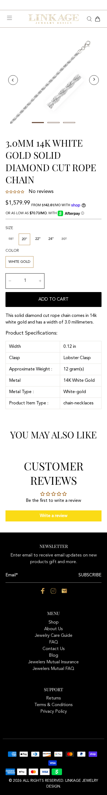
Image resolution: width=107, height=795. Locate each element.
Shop (54, 622)
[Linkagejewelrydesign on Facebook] (42, 592)
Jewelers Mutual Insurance (53, 662)
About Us (53, 629)
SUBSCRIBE (90, 575)
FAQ (53, 642)
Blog (53, 655)
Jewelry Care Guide (53, 636)
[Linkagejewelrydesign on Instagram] (53, 592)
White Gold (19, 262)
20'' (24, 239)
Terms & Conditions (53, 705)
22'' (38, 239)
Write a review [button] (53, 516)
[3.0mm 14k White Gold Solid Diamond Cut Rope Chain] (53, 80)
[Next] (94, 80)
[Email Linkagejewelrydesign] (64, 592)
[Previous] (13, 80)
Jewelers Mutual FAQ (53, 669)
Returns (53, 698)
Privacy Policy (53, 711)
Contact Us (54, 649)
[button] (15, 192)
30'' (64, 239)
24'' (51, 239)
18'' (11, 239)
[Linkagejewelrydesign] (53, 19)
